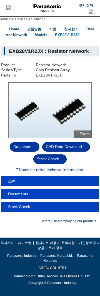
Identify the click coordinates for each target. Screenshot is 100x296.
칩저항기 (71, 29)
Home (14, 29)
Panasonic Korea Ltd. (56, 256)
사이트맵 (24, 243)
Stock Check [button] (19, 207)
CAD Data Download (64, 146)
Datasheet (22, 146)
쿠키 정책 (86, 5)
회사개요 (7, 243)
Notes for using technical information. (51, 170)
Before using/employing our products (68, 221)
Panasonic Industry (21, 256)
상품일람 (34, 29)
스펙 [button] (12, 181)
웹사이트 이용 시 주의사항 (55, 243)
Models (41, 35)
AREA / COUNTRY (52, 268)
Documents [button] (18, 194)
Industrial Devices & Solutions (22, 19)
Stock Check (48, 159)
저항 (52, 29)
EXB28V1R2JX (67, 35)
